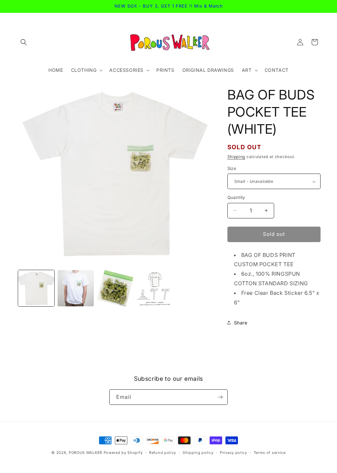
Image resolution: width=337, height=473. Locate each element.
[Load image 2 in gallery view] (76, 288)
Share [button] (240, 322)
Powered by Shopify (123, 452)
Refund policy (162, 452)
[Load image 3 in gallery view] (115, 288)
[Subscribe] (220, 397)
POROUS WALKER (85, 452)
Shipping (236, 156)
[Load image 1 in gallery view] (36, 288)
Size (232, 168)
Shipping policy (198, 452)
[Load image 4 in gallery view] (155, 288)
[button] (23, 42)
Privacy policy (233, 452)
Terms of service (270, 452)
